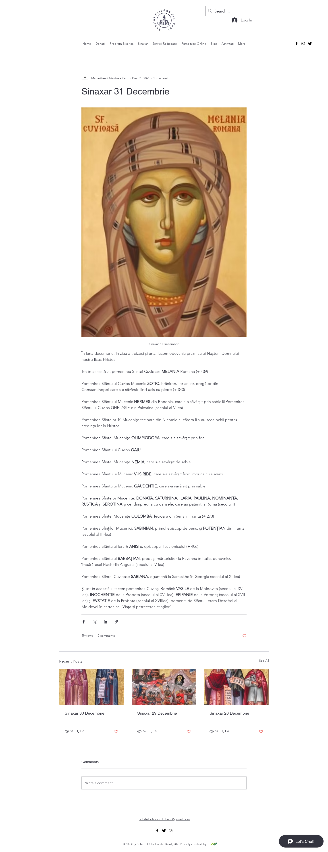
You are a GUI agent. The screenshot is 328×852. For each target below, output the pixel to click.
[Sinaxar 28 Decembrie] (236, 687)
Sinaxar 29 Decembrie (157, 713)
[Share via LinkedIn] (105, 622)
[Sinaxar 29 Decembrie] (164, 687)
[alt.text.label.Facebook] (296, 43)
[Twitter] (310, 43)
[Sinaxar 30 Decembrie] (91, 687)
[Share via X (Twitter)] (94, 622)
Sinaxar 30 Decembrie (84, 713)
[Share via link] (116, 622)
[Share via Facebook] (83, 622)
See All (264, 661)
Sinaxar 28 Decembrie (229, 713)
